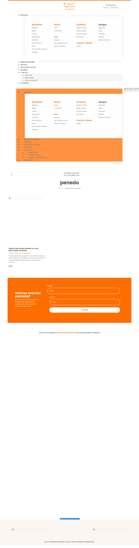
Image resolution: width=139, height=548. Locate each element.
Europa (102, 24)
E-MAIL (52, 297)
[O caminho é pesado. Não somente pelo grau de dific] (104, 403)
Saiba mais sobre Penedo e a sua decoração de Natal (23, 249)
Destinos (24, 15)
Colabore (24, 83)
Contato (24, 72)
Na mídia (23, 70)
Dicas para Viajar (28, 67)
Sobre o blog (29, 78)
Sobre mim (28, 75)
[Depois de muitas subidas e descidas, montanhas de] (128, 415)
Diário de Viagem (27, 62)
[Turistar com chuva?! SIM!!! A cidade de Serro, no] (81, 381)
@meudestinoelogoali (66, 333)
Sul (55, 36)
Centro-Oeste (84, 42)
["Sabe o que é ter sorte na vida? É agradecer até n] (11, 426)
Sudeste (81, 24)
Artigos (23, 65)
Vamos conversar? (31, 80)
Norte (57, 24)
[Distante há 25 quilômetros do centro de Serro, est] (58, 412)
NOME (50, 286)
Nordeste (37, 24)
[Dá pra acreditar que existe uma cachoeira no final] (34, 377)
